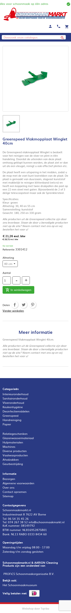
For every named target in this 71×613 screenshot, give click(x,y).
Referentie (8, 249)
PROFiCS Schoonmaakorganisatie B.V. (28, 574)
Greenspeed (10, 415)
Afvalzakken (11, 459)
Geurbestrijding (13, 464)
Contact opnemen (15, 492)
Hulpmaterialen (13, 442)
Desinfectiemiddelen (16, 411)
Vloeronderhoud (13, 403)
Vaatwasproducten (15, 455)
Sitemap (8, 496)
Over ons (8, 487)
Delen (14, 304)
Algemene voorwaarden (18, 483)
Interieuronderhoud (15, 394)
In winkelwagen (18, 290)
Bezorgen (9, 479)
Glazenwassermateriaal (18, 438)
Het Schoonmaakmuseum (20, 585)
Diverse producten (15, 451)
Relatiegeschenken (15, 434)
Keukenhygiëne (13, 407)
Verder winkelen (13, 310)
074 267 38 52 (18, 522)
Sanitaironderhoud (15, 398)
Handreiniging (12, 420)
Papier (7, 424)
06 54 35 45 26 (18, 518)
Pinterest (32, 304)
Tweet (23, 304)
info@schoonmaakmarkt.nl (46, 522)
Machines (9, 446)
